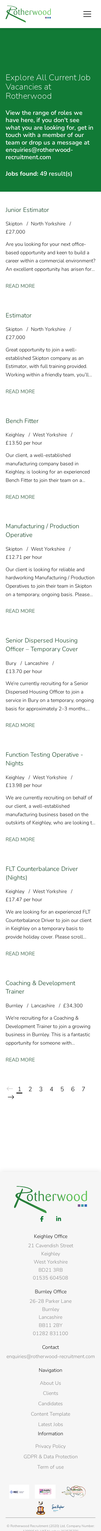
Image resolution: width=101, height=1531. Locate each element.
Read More (20, 286)
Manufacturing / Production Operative (42, 530)
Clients (50, 1393)
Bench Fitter (22, 421)
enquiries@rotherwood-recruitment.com (50, 1356)
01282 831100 (50, 1333)
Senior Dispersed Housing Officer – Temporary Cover (42, 644)
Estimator (19, 315)
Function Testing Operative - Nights (44, 759)
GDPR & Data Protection (51, 1456)
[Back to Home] (28, 14)
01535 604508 (50, 1277)
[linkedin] (59, 1219)
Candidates (50, 1403)
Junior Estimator (27, 210)
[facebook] (42, 1219)
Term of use (50, 1467)
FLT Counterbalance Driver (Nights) (42, 873)
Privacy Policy (50, 1446)
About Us (50, 1383)
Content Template (50, 1414)
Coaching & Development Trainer (40, 987)
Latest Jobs (50, 1424)
